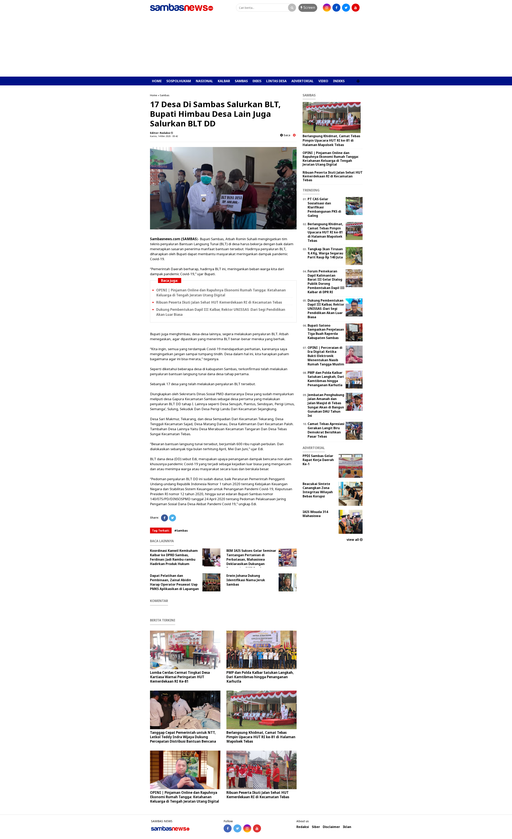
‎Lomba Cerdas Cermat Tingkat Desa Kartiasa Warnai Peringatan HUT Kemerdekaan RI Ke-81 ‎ (180, 677)
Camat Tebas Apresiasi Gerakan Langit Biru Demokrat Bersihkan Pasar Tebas (326, 430)
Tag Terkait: (161, 530)
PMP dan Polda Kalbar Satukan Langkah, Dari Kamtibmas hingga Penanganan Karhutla (260, 677)
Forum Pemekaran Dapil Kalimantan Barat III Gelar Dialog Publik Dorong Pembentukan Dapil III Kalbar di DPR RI (326, 281)
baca (286, 135)
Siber (316, 827)
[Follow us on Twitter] (237, 828)
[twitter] (346, 8)
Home (153, 95)
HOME (157, 81)
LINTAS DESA (276, 81)
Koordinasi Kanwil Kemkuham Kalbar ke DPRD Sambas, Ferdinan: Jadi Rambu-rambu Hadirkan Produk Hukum (174, 557)
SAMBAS (241, 81)
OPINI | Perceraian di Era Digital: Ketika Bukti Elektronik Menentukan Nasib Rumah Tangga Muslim (326, 355)
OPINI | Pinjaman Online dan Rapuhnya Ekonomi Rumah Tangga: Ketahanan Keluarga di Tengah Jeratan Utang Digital (221, 292)
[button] (358, 79)
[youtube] (356, 8)
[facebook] (336, 8)
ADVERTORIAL (302, 81)
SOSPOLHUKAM (178, 81)
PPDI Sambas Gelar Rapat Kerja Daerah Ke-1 (318, 460)
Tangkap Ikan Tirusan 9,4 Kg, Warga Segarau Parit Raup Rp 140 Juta (325, 253)
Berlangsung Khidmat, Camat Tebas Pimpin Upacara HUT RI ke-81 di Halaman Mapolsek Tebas (260, 737)
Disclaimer (331, 827)
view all (353, 539)
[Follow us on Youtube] (257, 828)
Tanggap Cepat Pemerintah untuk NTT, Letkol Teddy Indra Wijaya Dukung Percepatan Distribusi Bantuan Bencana (183, 737)
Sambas (164, 95)
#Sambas (181, 530)
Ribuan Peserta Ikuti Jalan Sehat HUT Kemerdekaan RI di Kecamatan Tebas (219, 302)
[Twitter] (172, 517)
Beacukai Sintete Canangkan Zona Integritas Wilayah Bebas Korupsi (318, 490)
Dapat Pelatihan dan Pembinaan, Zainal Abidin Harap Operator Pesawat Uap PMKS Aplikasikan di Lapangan (174, 582)
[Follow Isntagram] (247, 828)
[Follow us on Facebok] (228, 828)
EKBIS (257, 81)
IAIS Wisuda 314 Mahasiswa (315, 514)
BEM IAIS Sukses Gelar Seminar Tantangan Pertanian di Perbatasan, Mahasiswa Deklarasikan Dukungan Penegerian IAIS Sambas (251, 559)
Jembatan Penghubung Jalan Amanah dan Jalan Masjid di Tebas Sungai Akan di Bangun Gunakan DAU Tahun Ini (326, 405)
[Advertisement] (256, 47)
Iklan (347, 827)
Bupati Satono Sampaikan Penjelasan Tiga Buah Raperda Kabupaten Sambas (326, 331)
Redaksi (302, 827)
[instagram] (327, 8)
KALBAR (224, 81)
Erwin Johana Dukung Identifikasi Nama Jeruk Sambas (245, 580)
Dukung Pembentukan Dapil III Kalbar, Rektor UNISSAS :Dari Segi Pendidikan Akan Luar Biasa (326, 308)
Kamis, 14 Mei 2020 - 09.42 (164, 136)
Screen (308, 7)
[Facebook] (164, 517)
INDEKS (339, 81)
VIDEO (323, 81)
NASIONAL (204, 81)
